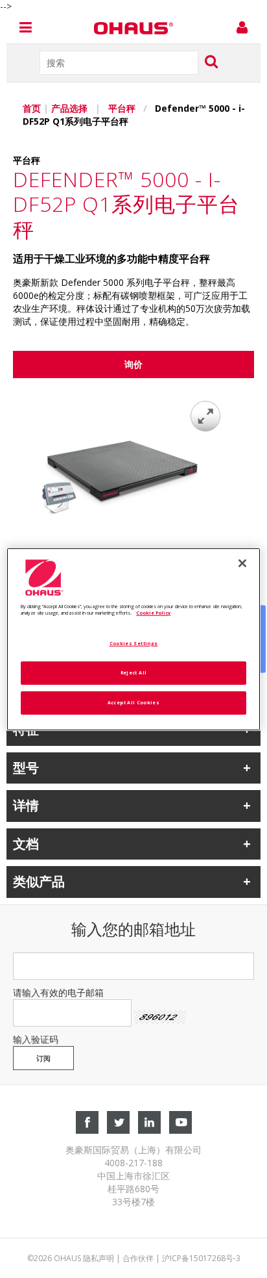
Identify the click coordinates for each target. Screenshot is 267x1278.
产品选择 (70, 108)
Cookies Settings (134, 643)
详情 (26, 805)
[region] (133, 638)
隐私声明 (98, 1258)
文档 (26, 843)
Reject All (134, 672)
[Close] (242, 562)
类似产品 (39, 881)
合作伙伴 (138, 1258)
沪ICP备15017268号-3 (201, 1258)
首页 (32, 108)
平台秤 (121, 108)
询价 (133, 364)
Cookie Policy (153, 612)
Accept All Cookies (133, 702)
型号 (26, 767)
